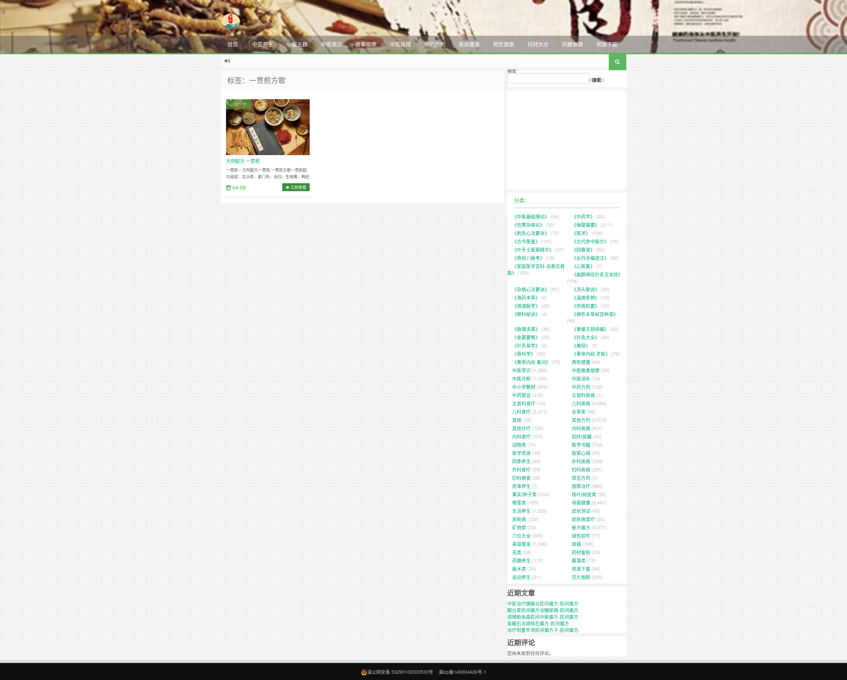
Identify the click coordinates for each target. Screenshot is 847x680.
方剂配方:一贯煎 (243, 160)
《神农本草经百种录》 (595, 314)
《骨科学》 (523, 353)
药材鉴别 (581, 552)
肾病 (576, 543)
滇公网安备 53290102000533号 (400, 671)
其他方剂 (238, 104)
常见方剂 (581, 477)
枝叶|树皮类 (584, 494)
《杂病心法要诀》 (530, 289)
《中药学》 (583, 216)
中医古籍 (297, 44)
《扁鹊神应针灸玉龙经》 (597, 274)
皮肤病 (519, 519)
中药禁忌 (521, 395)
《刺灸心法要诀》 (530, 233)
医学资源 (521, 452)
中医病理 (400, 44)
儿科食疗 (521, 411)
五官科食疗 (523, 403)
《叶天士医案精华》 (533, 249)
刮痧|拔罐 (582, 436)
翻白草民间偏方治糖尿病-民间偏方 (542, 610)
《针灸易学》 (526, 345)
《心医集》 (583, 266)
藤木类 (519, 568)
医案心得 (581, 452)
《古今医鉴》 (526, 241)
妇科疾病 (581, 469)
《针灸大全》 (586, 337)
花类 (516, 552)
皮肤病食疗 (583, 519)
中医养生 (262, 44)
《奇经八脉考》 (528, 257)
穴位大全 (521, 535)
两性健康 (503, 44)
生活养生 (521, 510)
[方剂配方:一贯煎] (268, 126)
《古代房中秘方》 (590, 241)
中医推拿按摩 (586, 370)
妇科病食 (521, 477)
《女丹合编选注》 (590, 257)
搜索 (596, 80)
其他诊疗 (521, 428)
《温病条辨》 (586, 297)
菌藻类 (579, 560)
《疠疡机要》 (586, 305)
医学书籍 (581, 444)
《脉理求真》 (526, 328)
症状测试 (581, 510)
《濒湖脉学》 (526, 305)
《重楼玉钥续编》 (590, 328)
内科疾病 (581, 428)
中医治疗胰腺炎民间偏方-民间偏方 (542, 603)
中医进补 (581, 378)
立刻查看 (298, 187)
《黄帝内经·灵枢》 (591, 353)
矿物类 (519, 527)
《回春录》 (583, 249)
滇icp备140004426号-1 (462, 671)
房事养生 (521, 486)
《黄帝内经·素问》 (531, 362)
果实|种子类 (524, 494)
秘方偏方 (581, 527)
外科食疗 (521, 469)
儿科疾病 (581, 403)
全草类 (579, 411)
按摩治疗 (581, 486)
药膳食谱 (572, 44)
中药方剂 (434, 44)
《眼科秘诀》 (526, 314)
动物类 (519, 444)
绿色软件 (581, 535)
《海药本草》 (526, 297)
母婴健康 (581, 502)
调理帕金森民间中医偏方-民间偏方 (542, 616)
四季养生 (521, 461)
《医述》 (581, 233)
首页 (232, 44)
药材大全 (538, 44)
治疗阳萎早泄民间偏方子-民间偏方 (542, 629)
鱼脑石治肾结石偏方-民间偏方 (538, 623)
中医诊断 (521, 378)
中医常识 (331, 44)
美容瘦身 (469, 44)
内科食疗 (521, 436)
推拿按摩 (366, 44)
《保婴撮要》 (586, 224)
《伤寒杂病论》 (528, 224)
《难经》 (581, 345)
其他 (516, 419)
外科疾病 (581, 461)
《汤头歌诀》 (586, 289)
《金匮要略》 (526, 337)
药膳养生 (521, 560)
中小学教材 (523, 386)
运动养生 (521, 577)
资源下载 (606, 44)
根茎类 (519, 502)
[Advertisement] (566, 140)
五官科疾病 (583, 395)
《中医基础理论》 (530, 216)
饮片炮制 (581, 577)
